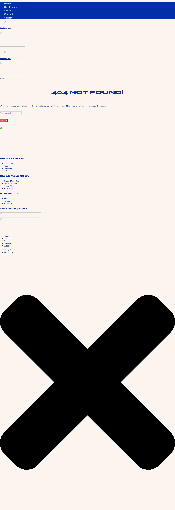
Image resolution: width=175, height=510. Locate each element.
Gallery (8, 17)
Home (7, 3)
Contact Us (10, 14)
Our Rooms (10, 7)
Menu (5, 28)
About (7, 10)
